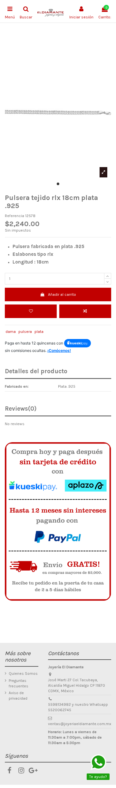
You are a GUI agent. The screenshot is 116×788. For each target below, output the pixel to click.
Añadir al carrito (62, 294)
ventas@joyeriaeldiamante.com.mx (79, 724)
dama (10, 331)
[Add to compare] (85, 311)
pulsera (25, 331)
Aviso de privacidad (18, 696)
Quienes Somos (23, 673)
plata (39, 331)
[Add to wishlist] (31, 311)
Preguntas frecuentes (18, 683)
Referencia (14, 216)
